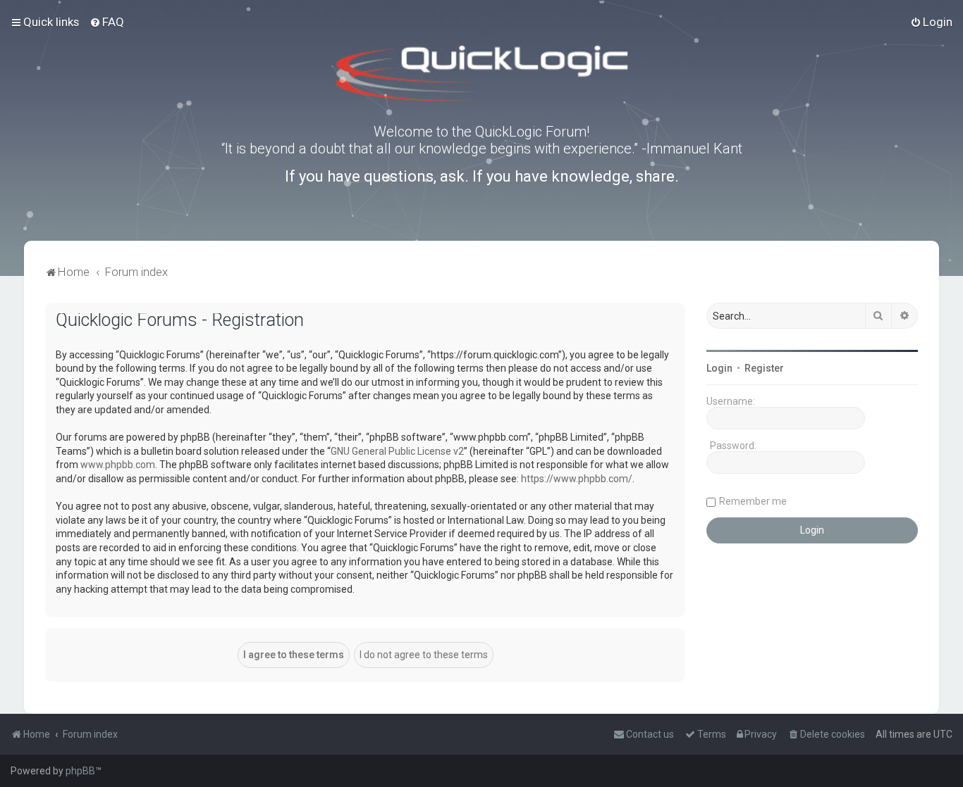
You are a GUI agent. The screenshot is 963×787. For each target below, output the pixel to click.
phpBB (80, 770)
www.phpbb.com (117, 464)
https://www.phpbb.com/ (576, 478)
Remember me (753, 501)
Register (764, 368)
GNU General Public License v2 (397, 451)
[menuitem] (107, 22)
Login (719, 368)
